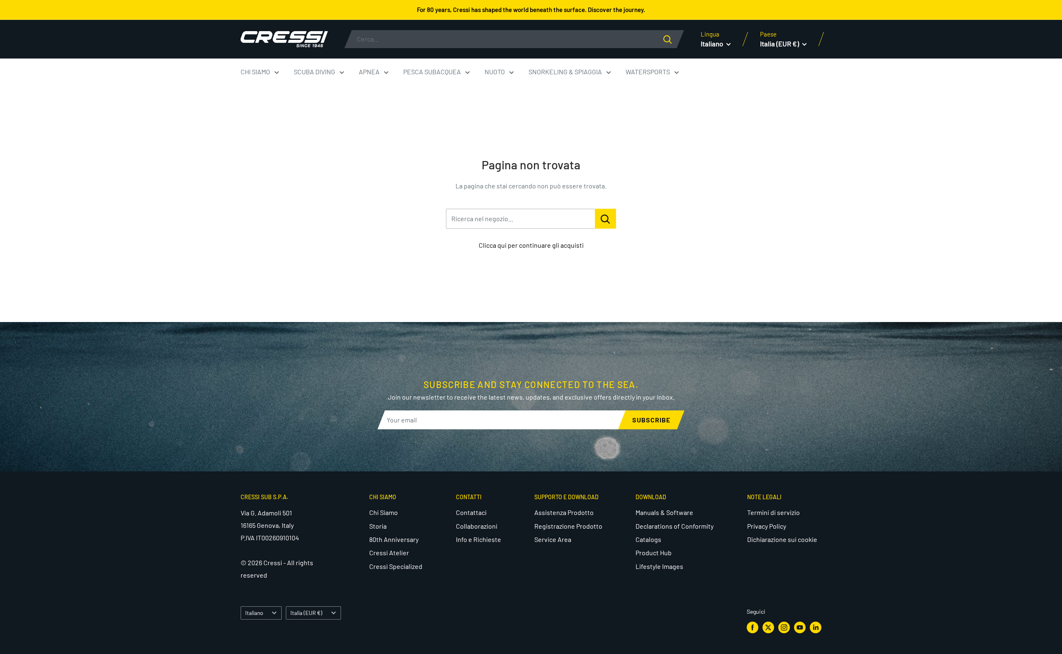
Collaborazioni (476, 526)
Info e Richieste (478, 539)
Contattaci (471, 512)
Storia (378, 526)
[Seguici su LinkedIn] (815, 627)
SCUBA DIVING (314, 72)
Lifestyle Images (659, 566)
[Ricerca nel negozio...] (605, 219)
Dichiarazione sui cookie (782, 539)
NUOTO (495, 72)
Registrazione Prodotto (568, 526)
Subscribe (651, 420)
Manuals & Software (664, 512)
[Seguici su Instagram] (784, 627)
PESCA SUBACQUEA (432, 72)
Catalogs (648, 539)
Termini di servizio (773, 512)
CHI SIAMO (255, 72)
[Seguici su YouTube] (800, 627)
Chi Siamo (383, 512)
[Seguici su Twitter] (768, 627)
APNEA (369, 72)
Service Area (552, 539)
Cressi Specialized (395, 566)
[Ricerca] (673, 39)
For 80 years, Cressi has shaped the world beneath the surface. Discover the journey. (531, 9)
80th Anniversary (394, 539)
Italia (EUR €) (306, 612)
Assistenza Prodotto (564, 512)
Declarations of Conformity (675, 526)
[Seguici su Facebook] (752, 627)
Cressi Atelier (389, 552)
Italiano (254, 612)
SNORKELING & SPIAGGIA (565, 72)
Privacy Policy (766, 526)
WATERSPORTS (648, 72)
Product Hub (654, 552)
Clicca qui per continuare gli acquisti (531, 245)
